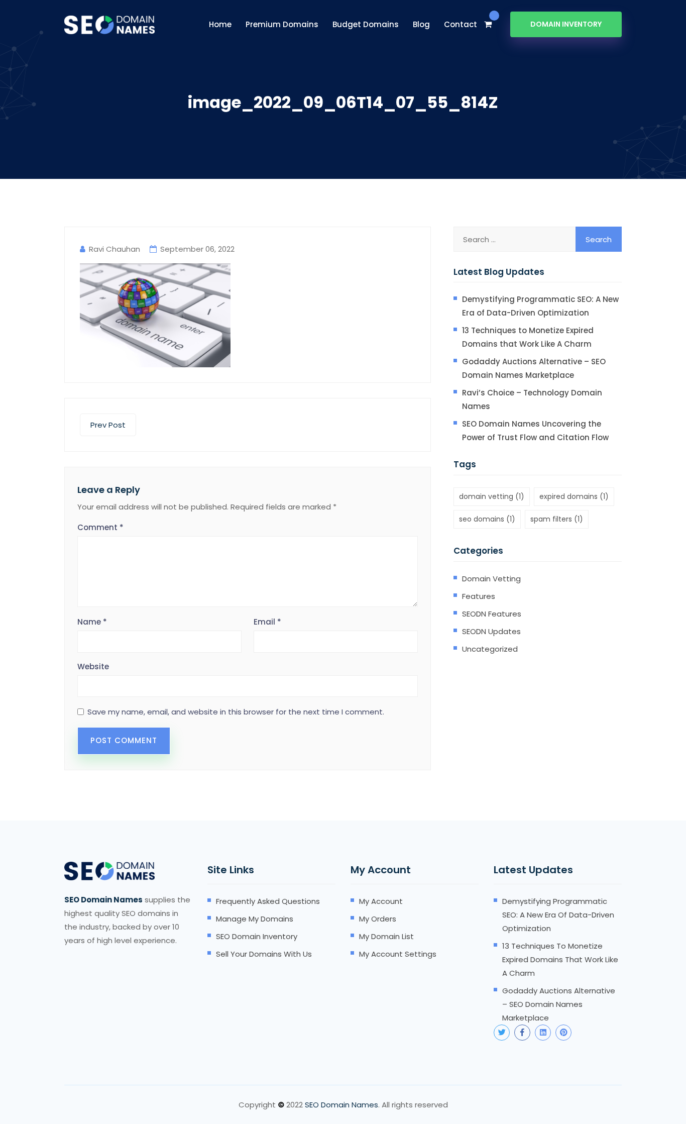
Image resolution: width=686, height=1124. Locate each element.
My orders (377, 918)
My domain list (386, 936)
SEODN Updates (491, 631)
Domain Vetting (491, 578)
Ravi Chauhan (114, 249)
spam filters (556, 519)
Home (220, 24)
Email (267, 622)
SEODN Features (491, 613)
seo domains (487, 519)
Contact (460, 24)
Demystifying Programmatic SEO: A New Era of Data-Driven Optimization (540, 306)
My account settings (397, 954)
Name (92, 622)
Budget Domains (365, 24)
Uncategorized (490, 649)
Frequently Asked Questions (268, 901)
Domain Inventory (566, 24)
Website (93, 666)
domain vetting (491, 496)
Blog (421, 24)
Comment (100, 527)
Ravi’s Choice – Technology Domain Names (532, 399)
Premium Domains (282, 24)
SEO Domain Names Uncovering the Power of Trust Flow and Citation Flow (535, 431)
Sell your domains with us (264, 954)
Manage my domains (254, 918)
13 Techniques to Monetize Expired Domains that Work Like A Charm (528, 337)
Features (478, 596)
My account (381, 901)
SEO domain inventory (256, 936)
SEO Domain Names (341, 1104)
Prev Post (108, 425)
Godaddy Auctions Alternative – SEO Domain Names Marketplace (534, 368)
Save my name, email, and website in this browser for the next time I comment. (235, 712)
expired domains (574, 496)
